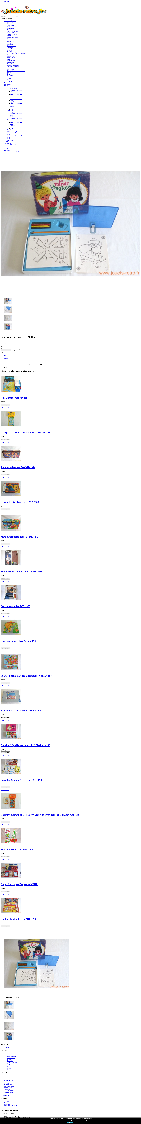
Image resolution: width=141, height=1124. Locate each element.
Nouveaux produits (9, 1090)
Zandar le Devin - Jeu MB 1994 (18, 467)
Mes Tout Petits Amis (12, 31)
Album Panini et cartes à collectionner (17, 135)
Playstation (11, 112)
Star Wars (9, 63)
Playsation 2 (11, 116)
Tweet (5, 357)
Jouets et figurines (10, 21)
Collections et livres (10, 131)
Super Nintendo (12, 102)
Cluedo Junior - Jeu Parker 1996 (19, 641)
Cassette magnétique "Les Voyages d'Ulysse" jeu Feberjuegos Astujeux (40, 814)
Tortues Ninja (10, 25)
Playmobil (9, 72)
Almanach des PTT (12, 132)
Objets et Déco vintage (10, 144)
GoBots (9, 78)
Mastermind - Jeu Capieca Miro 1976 (21, 571)
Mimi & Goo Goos (12, 34)
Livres (8, 137)
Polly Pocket (10, 28)
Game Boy (11, 106)
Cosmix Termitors (11, 46)
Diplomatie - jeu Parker (14, 397)
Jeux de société (8, 84)
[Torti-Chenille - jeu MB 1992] (11, 845)
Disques (6, 141)
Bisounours (10, 50)
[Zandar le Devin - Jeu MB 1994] (11, 463)
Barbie (9, 35)
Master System (12, 88)
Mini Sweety (10, 29)
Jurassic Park (10, 41)
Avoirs (5, 1102)
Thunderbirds (10, 62)
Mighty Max (10, 47)
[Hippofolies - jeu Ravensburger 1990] (11, 706)
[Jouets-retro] (24, 15)
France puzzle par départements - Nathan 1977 (27, 675)
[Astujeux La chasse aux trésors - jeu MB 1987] (11, 428)
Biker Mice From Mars (13, 68)
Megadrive (11, 93)
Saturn (9, 119)
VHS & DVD (7, 143)
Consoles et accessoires (16, 90)
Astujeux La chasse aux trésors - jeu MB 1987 (26, 432)
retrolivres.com (8, 1087)
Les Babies (10, 44)
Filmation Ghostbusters (13, 65)
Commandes (7, 1104)
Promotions (7, 1089)
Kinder (9, 54)
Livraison (6, 1079)
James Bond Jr (11, 57)
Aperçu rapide (5, 407)
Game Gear (10, 110)
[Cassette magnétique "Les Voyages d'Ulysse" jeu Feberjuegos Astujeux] (11, 810)
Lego (8, 74)
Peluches (6, 146)
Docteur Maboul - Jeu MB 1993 (18, 919)
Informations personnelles (10, 1105)
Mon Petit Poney (11, 52)
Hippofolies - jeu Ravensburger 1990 (21, 710)
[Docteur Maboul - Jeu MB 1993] (11, 915)
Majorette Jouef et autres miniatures (16, 71)
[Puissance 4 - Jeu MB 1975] (11, 602)
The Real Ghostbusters (13, 66)
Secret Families (11, 32)
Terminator (10, 77)
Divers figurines (11, 79)
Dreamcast (11, 125)
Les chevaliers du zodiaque (14, 40)
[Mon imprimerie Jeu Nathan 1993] (11, 532)
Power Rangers (11, 69)
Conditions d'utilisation (10, 1081)
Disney (9, 43)
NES (9, 97)
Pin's (8, 134)
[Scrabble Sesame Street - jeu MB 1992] (11, 776)
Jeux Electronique (11, 130)
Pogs (8, 138)
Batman (9, 59)
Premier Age (10, 22)
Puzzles (6, 85)
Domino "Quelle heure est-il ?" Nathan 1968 (25, 745)
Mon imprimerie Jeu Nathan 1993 (20, 536)
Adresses (6, 1101)
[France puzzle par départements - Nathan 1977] (11, 671)
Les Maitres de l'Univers (13, 26)
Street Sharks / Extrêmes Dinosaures (16, 53)
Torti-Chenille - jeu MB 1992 (17, 849)
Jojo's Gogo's (10, 140)
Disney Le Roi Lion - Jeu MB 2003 (20, 502)
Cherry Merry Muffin (12, 37)
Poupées (6, 82)
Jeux (11, 91)
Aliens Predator (11, 60)
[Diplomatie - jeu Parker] (11, 394)
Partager (6, 355)
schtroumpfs (10, 75)
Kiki (8, 38)
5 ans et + (9, 24)
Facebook (6, 1047)
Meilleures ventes (8, 1092)
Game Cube (11, 121)
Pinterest (6, 358)
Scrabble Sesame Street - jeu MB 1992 (22, 780)
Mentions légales (8, 1080)
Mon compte (5, 1095)
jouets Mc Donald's (12, 81)
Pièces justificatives (9, 1107)
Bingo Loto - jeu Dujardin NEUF (19, 884)
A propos (6, 1083)
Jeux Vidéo (8, 87)
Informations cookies (9, 1086)
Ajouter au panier (5, 350)
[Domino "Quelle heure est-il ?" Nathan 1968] (11, 741)
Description (13, 362)
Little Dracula (10, 56)
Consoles (12, 107)
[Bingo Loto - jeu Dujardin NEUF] (11, 880)
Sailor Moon (10, 49)
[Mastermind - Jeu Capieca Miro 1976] (11, 567)
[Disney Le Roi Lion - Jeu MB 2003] (11, 498)
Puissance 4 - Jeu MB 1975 (15, 606)
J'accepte (69, 1122)
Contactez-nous (5, 1)
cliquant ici (104, 1120)
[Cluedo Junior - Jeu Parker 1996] (11, 637)
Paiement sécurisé (8, 1084)
